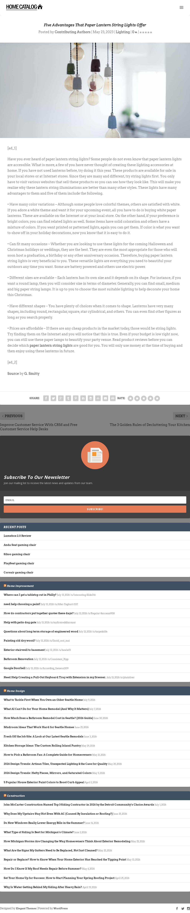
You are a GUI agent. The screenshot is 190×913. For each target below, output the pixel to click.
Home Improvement (20, 586)
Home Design (16, 691)
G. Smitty (32, 374)
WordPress (60, 908)
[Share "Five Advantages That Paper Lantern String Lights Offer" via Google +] (61, 398)
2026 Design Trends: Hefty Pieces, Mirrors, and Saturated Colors (48, 773)
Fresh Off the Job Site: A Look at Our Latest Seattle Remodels (43, 736)
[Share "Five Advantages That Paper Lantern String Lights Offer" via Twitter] (53, 398)
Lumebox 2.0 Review (17, 535)
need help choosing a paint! (22, 604)
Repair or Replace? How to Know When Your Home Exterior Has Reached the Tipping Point (65, 859)
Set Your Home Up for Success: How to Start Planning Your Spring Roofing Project (59, 878)
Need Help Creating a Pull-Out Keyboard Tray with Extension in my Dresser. (55, 677)
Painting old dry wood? (19, 640)
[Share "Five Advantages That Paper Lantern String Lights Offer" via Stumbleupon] (98, 398)
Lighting (123, 32)
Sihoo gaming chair (17, 554)
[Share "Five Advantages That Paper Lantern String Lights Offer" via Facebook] (46, 398)
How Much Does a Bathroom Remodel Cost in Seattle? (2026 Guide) (48, 718)
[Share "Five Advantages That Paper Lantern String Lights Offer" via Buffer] (90, 398)
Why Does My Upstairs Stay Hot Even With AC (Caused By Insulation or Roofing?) (58, 813)
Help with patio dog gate (20, 622)
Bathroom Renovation (18, 659)
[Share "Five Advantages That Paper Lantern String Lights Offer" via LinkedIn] (83, 398)
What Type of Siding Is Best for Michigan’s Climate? (39, 832)
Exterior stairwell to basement (24, 649)
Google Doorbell (14, 668)
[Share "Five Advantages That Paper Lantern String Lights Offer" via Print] (113, 398)
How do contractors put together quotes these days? (39, 613)
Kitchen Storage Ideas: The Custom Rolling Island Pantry (42, 745)
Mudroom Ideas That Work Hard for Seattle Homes (39, 727)
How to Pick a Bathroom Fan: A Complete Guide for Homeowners (48, 754)
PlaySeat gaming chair (19, 563)
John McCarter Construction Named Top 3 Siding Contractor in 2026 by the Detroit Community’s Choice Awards (79, 804)
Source (13, 374)
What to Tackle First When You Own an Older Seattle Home (43, 699)
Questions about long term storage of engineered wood (41, 631)
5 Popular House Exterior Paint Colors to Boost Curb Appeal (44, 782)
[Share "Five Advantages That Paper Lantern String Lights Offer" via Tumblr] (68, 398)
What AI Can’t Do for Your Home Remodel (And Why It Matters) (46, 708)
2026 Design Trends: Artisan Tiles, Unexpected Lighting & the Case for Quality (55, 763)
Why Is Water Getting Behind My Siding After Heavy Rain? (43, 887)
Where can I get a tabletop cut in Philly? (30, 594)
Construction (16, 795)
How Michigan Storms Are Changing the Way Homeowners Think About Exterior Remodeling (67, 841)
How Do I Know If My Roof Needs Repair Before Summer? (42, 868)
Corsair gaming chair (18, 572)
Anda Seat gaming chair (20, 544)
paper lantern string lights (51, 345)
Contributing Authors (73, 32)
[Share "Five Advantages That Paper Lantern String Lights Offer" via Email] (105, 398)
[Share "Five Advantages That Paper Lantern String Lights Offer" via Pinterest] (75, 398)
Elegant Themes (26, 908)
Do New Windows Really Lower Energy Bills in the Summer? (44, 822)
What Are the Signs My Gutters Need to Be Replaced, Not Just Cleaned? (51, 850)
